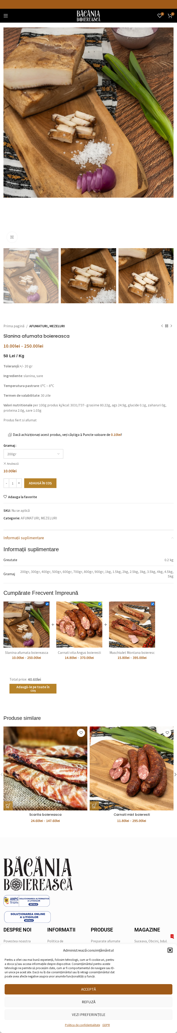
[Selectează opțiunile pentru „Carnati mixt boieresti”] (94, 805)
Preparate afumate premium (105, 943)
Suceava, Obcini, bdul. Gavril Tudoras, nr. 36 (153, 942)
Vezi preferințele (88, 1014)
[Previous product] (162, 326)
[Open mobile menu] (5, 15)
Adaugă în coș (40, 483)
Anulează (13, 463)
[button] (170, 950)
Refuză (88, 1001)
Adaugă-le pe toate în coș (33, 689)
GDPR (106, 1025)
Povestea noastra (17, 941)
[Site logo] (88, 15)
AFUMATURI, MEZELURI (47, 326)
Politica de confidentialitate (82, 1025)
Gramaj (9, 445)
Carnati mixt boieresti (132, 814)
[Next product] (171, 326)
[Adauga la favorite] (81, 733)
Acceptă (88, 989)
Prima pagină (13, 326)
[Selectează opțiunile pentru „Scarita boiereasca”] (8, 805)
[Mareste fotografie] (12, 237)
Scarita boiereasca (45, 814)
